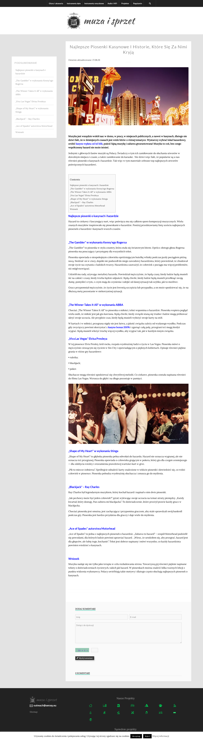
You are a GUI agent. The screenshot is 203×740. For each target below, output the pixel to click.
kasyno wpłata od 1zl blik (89, 143)
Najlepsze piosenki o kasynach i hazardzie (30, 72)
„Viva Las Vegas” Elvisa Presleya (30, 101)
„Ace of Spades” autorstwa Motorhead (33, 126)
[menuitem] (56, 3)
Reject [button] (147, 736)
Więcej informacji (160, 736)
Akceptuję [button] (136, 736)
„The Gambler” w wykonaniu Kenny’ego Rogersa (34, 82)
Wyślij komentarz (86, 658)
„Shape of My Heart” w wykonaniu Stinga (31, 110)
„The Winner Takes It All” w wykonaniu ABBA (34, 93)
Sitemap (34, 712)
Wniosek (19, 132)
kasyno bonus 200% (119, 327)
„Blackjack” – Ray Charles (27, 119)
